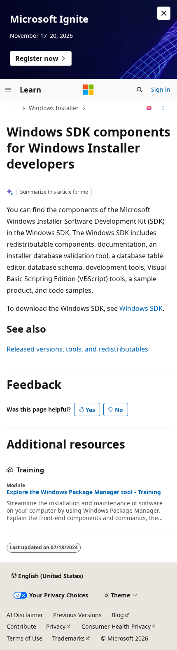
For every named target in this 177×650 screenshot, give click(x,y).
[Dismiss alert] (163, 13)
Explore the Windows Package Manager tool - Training (84, 492)
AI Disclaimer (25, 615)
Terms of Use (24, 638)
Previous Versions (77, 615)
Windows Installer (54, 108)
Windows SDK (141, 308)
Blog (118, 615)
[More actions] (163, 108)
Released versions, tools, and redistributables (77, 349)
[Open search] (139, 89)
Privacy (55, 626)
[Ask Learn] (149, 108)
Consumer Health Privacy (116, 626)
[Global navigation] (8, 89)
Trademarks (68, 638)
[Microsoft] (88, 89)
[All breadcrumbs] (14, 108)
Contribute (21, 626)
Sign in (160, 89)
